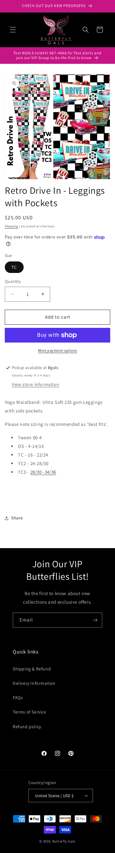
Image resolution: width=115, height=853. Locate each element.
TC (14, 267)
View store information (35, 384)
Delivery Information (34, 683)
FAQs (18, 697)
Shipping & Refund (32, 669)
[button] (13, 30)
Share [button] (17, 518)
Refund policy (27, 726)
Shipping (11, 226)
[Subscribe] (95, 620)
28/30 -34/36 (43, 472)
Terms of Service (29, 712)
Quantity (13, 281)
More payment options (57, 350)
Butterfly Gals (64, 841)
